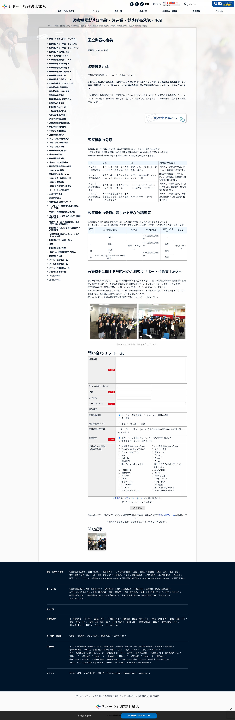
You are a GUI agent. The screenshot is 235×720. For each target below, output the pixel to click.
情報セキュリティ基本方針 (125, 696)
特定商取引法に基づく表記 (148, 696)
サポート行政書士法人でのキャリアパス (155, 659)
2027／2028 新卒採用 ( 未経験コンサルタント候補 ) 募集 (91, 646)
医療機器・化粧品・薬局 (157, 572)
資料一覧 (118, 11)
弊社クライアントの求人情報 (138, 663)
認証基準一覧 (54, 280)
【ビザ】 (116, 622)
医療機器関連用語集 (57, 248)
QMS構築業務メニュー (58, 56)
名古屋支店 (90, 673)
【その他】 (112, 625)
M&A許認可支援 (124, 572)
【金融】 (98, 619)
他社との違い (105, 636)
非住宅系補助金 (164, 575)
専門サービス (74, 578)
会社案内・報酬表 (169, 11)
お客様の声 (142, 11)
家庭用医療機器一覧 (57, 272)
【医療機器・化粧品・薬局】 (135, 619)
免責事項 (108, 696)
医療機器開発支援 (56, 158)
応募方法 (158, 646)
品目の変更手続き (56, 135)
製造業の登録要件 (56, 95)
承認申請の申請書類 (57, 127)
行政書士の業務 (75, 650)
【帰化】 (130, 622)
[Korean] (177, 3)
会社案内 (80, 636)
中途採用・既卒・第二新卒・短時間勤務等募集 (134, 646)
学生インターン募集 (129, 659)
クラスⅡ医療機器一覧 (58, 264)
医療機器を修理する (57, 75)
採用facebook (99, 659)
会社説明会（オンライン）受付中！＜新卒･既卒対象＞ (128, 653)
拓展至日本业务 (178, 578)
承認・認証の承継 (56, 147)
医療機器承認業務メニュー (60, 60)
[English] (164, 3)
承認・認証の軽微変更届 (59, 139)
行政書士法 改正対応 (77, 572)
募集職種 (168, 646)
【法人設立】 (75, 625)
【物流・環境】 (158, 619)
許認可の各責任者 (56, 103)
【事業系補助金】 (147, 622)
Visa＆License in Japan (110, 578)
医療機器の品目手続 (57, 107)
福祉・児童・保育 (99, 575)
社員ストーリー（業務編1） (153, 656)
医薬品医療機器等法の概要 (60, 166)
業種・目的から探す (66, 11)
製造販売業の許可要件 (58, 87)
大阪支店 (101, 673)
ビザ (165, 592)
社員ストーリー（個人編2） (104, 656)
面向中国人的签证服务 (130, 578)
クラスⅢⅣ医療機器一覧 (59, 268)
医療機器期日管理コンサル (60, 79)
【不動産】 (113, 619)
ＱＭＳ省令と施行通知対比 (60, 178)
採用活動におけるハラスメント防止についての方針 (104, 663)
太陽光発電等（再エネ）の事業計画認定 (139, 595)
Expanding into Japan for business (155, 578)
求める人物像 (109, 650)
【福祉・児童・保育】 (98, 622)
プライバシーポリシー (134, 498)
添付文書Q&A (55, 198)
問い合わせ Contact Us (138, 715)
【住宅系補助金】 (168, 622)
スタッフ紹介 (92, 636)
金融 (135, 572)
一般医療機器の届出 (57, 111)
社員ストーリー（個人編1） (80, 656)
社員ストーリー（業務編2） (80, 659)
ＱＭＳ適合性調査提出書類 (60, 186)
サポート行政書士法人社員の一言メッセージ (86, 653)
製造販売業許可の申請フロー (61, 83)
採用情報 (196, 11)
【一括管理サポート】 (79, 619)
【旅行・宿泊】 (77, 622)
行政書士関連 (76, 589)
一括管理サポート (108, 572)
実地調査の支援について (59, 174)
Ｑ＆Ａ (120, 650)
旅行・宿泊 (85, 575)
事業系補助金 (137, 575)
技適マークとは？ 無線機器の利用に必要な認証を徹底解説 (64, 223)
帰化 (127, 575)
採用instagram (112, 659)
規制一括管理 (93, 572)
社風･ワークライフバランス (153, 650)
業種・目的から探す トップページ (63, 39)
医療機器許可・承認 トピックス (63, 44)
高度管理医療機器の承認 (59, 123)
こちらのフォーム (167, 515)
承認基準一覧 (54, 276)
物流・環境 (174, 572)
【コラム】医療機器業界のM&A (62, 252)
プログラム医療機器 (57, 131)
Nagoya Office (129, 673)
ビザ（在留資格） (116, 575)
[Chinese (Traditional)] (174, 3)
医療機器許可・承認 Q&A (60, 240)
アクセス (219, 11)
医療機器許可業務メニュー (60, 52)
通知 (51, 244)
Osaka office (143, 673)
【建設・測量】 (177, 619)
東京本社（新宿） (76, 673)
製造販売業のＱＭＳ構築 (59, 91)
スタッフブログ (75, 663)
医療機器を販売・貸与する (60, 71)
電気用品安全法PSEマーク (60, 202)
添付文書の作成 (55, 194)
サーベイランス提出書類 (59, 190)
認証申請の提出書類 (57, 119)
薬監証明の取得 (55, 154)
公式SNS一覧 (119, 636)
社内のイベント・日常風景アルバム (165, 653)
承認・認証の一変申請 (58, 143)
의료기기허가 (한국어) (79, 592)
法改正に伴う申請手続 (58, 162)
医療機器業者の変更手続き (60, 99)
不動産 (142, 572)
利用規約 (116, 498)
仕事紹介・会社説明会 (92, 650)
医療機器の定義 (55, 256)
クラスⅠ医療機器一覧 (58, 260)
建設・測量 (73, 575)
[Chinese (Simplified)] (170, 3)
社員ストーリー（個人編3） (129, 656)
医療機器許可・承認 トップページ (64, 48)
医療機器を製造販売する (59, 63)
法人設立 (176, 575)
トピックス (94, 11)
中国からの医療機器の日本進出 (62, 212)
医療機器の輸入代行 (57, 150)
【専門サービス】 (94, 625)
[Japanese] (167, 3)
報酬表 (72, 636)
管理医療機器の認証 (57, 115)
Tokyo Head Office (114, 673)
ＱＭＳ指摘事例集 (56, 182)
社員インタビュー (132, 650)
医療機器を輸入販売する (59, 68)
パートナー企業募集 (90, 578)
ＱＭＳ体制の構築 (56, 170)
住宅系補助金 (150, 575)
